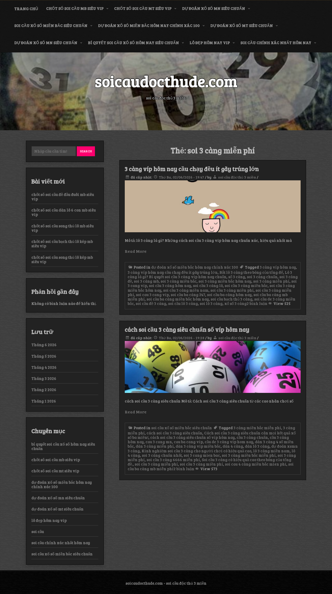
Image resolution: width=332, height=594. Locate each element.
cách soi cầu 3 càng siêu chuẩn (174, 432)
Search (86, 151)
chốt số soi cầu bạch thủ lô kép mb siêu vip (62, 243)
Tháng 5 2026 (43, 356)
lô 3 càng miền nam (271, 450)
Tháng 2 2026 (43, 389)
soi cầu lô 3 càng (183, 303)
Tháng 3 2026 (43, 378)
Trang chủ (26, 8)
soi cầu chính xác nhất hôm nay (275, 42)
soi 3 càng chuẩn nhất (162, 455)
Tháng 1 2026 (43, 401)
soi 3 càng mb (146, 281)
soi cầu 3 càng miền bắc (246, 285)
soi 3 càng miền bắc (179, 281)
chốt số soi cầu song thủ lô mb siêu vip (62, 228)
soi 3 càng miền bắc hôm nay (224, 281)
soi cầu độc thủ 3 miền (237, 177)
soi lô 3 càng (211, 303)
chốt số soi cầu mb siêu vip (74, 8)
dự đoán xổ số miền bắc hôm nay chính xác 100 (149, 25)
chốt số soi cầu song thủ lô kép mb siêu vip (62, 259)
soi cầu (37, 531)
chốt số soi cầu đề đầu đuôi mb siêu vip (62, 196)
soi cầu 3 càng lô (208, 285)
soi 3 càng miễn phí (271, 281)
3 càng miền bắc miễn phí (257, 427)
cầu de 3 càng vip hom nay (229, 441)
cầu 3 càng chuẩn (252, 437)
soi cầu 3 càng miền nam (186, 290)
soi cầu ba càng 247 (188, 294)
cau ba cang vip (188, 441)
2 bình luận (257, 303)
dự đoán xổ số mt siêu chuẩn (241, 25)
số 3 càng (236, 276)
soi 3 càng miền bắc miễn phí (249, 455)
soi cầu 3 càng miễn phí (156, 464)
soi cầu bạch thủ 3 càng (231, 299)
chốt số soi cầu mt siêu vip (142, 8)
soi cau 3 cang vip (152, 294)
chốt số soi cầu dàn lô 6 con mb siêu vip (63, 212)
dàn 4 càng (233, 446)
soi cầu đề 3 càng (151, 303)
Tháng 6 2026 (44, 344)
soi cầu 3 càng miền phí (232, 290)
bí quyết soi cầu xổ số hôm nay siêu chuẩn (133, 42)
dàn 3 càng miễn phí (155, 446)
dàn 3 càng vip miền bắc (198, 446)
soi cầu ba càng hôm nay (229, 294)
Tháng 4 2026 (44, 367)
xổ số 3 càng (235, 303)
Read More (136, 251)
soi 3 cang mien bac (202, 455)
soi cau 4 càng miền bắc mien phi (255, 464)
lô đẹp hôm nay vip (210, 42)
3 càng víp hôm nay (278, 267)
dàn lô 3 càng (257, 446)
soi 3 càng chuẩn (262, 276)
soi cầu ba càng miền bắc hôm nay (178, 299)
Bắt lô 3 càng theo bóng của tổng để (251, 272)
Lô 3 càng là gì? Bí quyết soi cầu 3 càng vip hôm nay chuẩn (210, 274)
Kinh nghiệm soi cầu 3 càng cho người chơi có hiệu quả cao (196, 450)
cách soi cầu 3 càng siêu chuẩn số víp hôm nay (187, 329)
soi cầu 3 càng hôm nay (170, 285)
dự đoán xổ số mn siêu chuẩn (213, 8)
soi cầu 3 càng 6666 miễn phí (173, 459)
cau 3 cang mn (159, 441)
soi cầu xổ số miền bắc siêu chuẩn (50, 25)
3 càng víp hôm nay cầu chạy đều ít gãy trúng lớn (192, 169)
